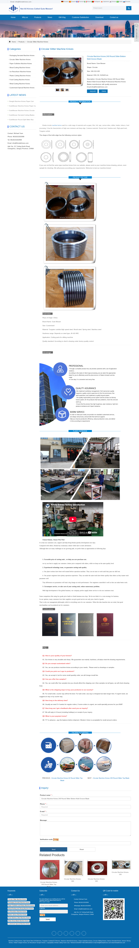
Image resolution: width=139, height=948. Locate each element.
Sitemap (127, 942)
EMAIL (103, 91)
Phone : (43, 804)
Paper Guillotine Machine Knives (21, 63)
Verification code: (46, 839)
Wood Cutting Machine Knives (20, 67)
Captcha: (42, 908)
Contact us (114, 17)
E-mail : (43, 811)
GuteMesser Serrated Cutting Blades (21, 115)
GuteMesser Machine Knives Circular (22, 110)
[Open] (136, 32)
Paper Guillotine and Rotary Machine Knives (21, 905)
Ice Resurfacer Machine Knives (20, 71)
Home (13, 17)
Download (99, 17)
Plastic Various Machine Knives (17, 914)
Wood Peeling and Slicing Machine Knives (20, 908)
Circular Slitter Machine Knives (37, 42)
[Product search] (128, 8)
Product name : (46, 795)
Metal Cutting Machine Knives (20, 83)
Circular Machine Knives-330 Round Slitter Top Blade (48, 884)
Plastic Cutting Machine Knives (20, 75)
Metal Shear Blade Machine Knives (18, 920)
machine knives (57, 125)
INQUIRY (92, 91)
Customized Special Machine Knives (22, 88)
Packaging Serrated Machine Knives (22, 55)
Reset (82, 849)
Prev (44, 71)
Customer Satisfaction (80, 17)
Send (53, 849)
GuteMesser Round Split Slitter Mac (21, 119)
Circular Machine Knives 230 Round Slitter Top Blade (111, 778)
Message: (43, 820)
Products (37, 17)
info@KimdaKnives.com (20, 143)
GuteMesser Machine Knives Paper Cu (22, 106)
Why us (25, 17)
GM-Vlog (62, 17)
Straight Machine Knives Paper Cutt (21, 101)
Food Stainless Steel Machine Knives (19, 917)
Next (81, 71)
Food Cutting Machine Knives (20, 79)
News (50, 17)
